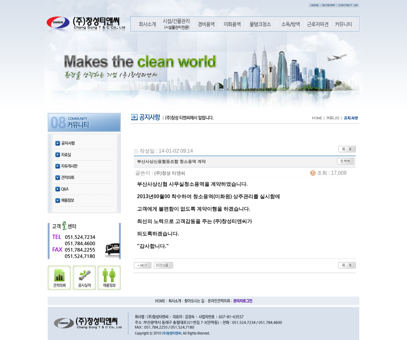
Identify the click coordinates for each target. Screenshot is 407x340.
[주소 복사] (345, 160)
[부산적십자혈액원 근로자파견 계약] (142, 264)
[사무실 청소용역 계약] (163, 264)
